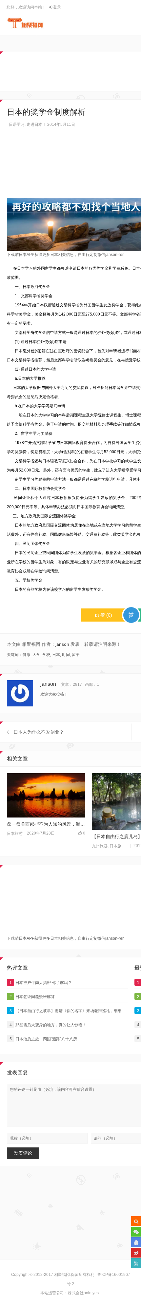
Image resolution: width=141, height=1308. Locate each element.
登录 (56, 7)
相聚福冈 (62, 1274)
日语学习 (17, 124)
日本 (56, 654)
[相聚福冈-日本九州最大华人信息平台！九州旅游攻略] (25, 23)
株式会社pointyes (83, 1293)
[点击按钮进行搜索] (136, 1221)
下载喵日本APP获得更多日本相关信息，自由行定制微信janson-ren (66, 254)
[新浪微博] (136, 1253)
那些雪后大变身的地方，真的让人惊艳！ (48, 1025)
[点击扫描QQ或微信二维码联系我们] (136, 1242)
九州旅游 (100, 846)
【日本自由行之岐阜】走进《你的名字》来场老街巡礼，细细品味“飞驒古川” (69, 1011)
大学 (36, 654)
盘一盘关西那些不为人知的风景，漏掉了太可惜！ (46, 824)
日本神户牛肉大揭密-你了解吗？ (41, 982)
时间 (66, 654)
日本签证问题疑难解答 (32, 996)
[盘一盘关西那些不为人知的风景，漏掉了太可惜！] (46, 795)
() (106, 615)
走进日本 (34, 124)
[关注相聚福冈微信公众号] (136, 1232)
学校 (46, 654)
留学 (76, 654)
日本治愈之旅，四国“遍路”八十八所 (43, 1039)
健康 (26, 654)
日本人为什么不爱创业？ (38, 732)
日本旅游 (15, 833)
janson (62, 644)
